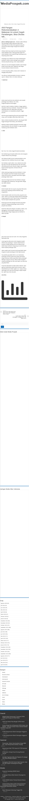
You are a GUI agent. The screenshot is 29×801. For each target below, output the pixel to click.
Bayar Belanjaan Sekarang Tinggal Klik (12, 790)
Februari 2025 (4, 642)
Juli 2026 (3, 605)
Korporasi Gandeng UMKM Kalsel (11, 771)
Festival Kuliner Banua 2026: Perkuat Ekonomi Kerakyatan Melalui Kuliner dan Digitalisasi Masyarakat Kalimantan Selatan (13, 785)
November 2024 (4, 649)
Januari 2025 (3, 645)
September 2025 (4, 627)
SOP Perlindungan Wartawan (19, 797)
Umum (15, 39)
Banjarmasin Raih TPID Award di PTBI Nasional (14, 748)
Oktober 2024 (4, 651)
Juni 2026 (3, 607)
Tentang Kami (8, 796)
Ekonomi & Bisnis (6, 674)
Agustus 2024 (4, 656)
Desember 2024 (4, 647)
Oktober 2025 (4, 625)
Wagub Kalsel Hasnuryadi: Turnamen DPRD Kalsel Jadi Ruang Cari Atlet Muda (13, 717)
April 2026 (3, 612)
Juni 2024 (3, 660)
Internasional (5, 679)
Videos (3, 701)
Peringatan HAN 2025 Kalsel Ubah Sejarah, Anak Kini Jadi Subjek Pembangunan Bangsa (14, 762)
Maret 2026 (3, 614)
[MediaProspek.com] (14, 3)
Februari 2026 (4, 616)
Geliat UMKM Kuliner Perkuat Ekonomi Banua (13, 780)
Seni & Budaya (5, 695)
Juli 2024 (3, 658)
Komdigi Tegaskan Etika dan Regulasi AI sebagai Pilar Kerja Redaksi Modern (14, 757)
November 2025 (4, 623)
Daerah (3, 672)
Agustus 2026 (4, 603)
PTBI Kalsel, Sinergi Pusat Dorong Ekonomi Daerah (13, 752)
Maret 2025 (3, 640)
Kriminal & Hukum (6, 681)
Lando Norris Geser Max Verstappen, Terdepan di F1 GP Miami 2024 (19, 316)
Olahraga (4, 688)
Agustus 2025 (4, 629)
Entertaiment (5, 676)
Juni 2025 (3, 634)
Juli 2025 (3, 631)
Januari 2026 (3, 618)
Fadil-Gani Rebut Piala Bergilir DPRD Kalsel (13, 721)
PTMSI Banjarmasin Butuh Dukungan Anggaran (14, 731)
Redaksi (2, 796)
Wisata (3, 704)
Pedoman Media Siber (16, 796)
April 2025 (3, 638)
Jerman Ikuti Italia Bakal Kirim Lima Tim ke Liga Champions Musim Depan (9, 312)
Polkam (3, 690)
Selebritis (4, 692)
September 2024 (4, 653)
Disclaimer (11, 797)
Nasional (4, 686)
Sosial (3, 697)
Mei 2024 (3, 662)
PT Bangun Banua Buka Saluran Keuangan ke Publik (13, 775)
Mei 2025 (3, 636)
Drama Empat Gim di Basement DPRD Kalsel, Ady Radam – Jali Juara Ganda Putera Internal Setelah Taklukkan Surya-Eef (14, 727)
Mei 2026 (3, 609)
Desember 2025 (4, 620)
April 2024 (3, 664)
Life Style (11, 39)
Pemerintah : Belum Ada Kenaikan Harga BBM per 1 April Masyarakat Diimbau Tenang (14, 744)
